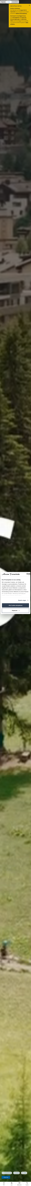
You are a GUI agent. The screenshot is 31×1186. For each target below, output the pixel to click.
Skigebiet (3, 2)
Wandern (17, 1173)
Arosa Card (6, 1177)
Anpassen (14, 610)
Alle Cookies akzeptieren (15, 605)
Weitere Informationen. (21, 13)
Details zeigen (22, 600)
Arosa (8, 2)
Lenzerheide (15, 1)
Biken (25, 1173)
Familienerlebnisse (7, 1173)
